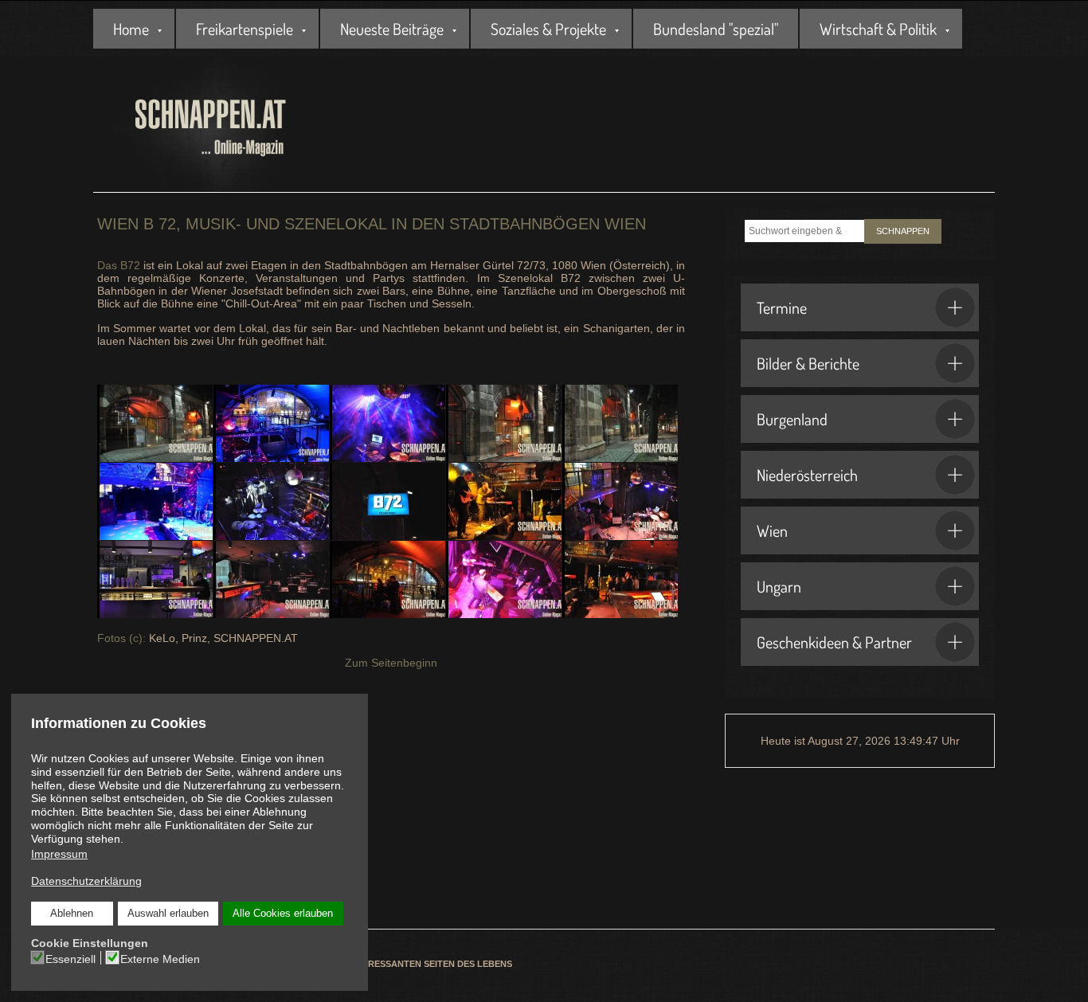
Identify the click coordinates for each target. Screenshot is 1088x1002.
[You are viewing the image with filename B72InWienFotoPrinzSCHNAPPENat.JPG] (155, 501)
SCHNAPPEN (902, 231)
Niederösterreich (807, 474)
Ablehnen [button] (71, 913)
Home (131, 28)
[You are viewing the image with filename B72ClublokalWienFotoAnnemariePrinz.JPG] (387, 423)
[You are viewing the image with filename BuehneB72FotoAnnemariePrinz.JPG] (504, 501)
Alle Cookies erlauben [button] (283, 913)
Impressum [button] (59, 853)
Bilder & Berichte (808, 363)
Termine (782, 307)
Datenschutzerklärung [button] (86, 881)
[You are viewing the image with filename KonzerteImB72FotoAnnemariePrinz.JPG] (271, 579)
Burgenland (792, 419)
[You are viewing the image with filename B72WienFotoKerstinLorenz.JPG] (387, 501)
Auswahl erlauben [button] (168, 913)
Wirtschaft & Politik (878, 28)
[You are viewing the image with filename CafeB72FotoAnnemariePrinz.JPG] (155, 579)
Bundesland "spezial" (715, 28)
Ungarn (779, 586)
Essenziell (70, 959)
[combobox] (804, 231)
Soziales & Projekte (548, 28)
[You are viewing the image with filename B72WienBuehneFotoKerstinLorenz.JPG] (271, 501)
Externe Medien (160, 959)
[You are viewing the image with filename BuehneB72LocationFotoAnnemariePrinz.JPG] (620, 501)
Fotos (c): (121, 638)
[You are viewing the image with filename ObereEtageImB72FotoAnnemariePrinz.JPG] (387, 579)
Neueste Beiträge (392, 28)
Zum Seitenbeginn (391, 662)
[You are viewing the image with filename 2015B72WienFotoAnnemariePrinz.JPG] (155, 423)
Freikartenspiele (244, 28)
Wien (772, 530)
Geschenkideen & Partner (834, 642)
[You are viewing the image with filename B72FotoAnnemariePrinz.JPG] (504, 423)
